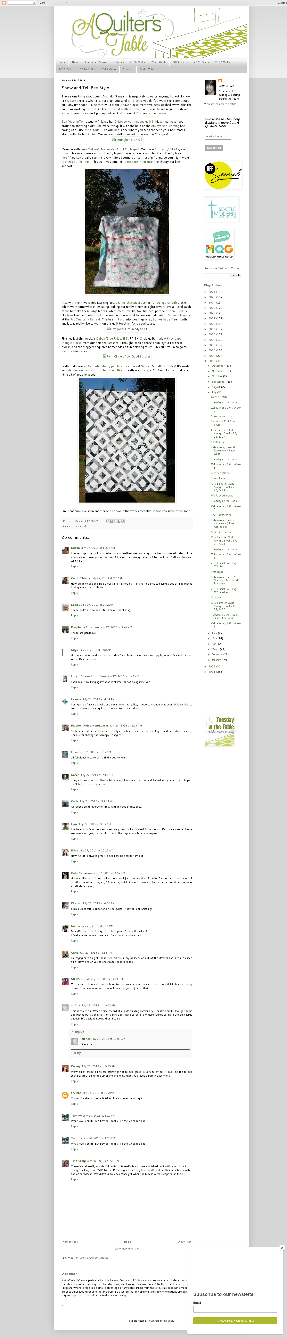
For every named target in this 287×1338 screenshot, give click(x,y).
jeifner (75, 1005)
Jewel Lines (218, 478)
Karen (75, 775)
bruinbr (76, 1093)
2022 (212, 313)
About (75, 62)
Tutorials (118, 62)
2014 (212, 356)
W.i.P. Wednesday (222, 495)
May (214, 638)
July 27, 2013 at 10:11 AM (96, 850)
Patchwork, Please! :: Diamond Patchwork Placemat (225, 580)
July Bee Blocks (221, 473)
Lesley (75, 605)
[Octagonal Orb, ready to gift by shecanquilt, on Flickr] (128, 329)
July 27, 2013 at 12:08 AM (98, 548)
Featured (128, 69)
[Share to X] (115, 521)
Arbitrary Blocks (221, 532)
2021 (212, 318)
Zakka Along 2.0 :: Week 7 (226, 507)
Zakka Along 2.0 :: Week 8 (226, 466)
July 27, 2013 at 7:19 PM (97, 926)
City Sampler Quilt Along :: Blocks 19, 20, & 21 (224, 540)
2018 (212, 334)
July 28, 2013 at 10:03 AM (108, 1039)
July (214, 392)
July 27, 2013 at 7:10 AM (97, 775)
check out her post (78, 161)
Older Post (184, 1242)
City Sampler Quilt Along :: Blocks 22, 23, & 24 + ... (224, 487)
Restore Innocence (140, 161)
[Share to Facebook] (119, 521)
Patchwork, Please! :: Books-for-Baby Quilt (224, 450)
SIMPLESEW (80, 979)
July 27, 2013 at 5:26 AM (126, 725)
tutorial (171, 311)
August (216, 387)
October (217, 376)
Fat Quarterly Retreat (85, 319)
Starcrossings (219, 416)
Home (62, 62)
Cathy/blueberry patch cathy (107, 366)
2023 (212, 308)
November (218, 371)
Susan (75, 548)
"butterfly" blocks (167, 149)
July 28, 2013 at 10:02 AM (98, 1005)
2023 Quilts (201, 62)
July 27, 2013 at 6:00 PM (99, 903)
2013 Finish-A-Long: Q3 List (224, 564)
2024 (212, 302)
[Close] (282, 1248)
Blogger (168, 1321)
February (217, 654)
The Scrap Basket (96, 62)
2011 (212, 672)
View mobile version (126, 1248)
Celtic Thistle (80, 578)
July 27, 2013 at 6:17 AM (95, 752)
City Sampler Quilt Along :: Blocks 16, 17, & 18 (224, 606)
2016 (212, 345)
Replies (79, 1032)
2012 (212, 666)
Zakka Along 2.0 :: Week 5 (226, 624)
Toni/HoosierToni (73, 121)
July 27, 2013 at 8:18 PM (96, 953)
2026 (212, 292)
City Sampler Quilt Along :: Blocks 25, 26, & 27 (224, 433)
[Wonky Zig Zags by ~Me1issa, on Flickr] (127, 294)
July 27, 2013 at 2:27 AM (107, 578)
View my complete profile (220, 104)
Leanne (76, 699)
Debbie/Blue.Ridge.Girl (111, 338)
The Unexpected (221, 515)
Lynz (74, 824)
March (216, 649)
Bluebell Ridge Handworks (90, 725)
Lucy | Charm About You (88, 676)
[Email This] (108, 521)
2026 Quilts (137, 62)
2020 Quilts (87, 69)
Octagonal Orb (166, 302)
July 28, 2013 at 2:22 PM (103, 1161)
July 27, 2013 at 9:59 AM (95, 824)
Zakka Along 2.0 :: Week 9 (226, 409)
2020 (212, 324)
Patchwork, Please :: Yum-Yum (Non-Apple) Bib (223, 523)
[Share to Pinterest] (123, 521)
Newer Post (70, 1242)
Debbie (79, 521)
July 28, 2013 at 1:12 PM (98, 1093)
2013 (212, 361)
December (218, 366)
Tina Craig (78, 1161)
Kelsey (75, 1066)
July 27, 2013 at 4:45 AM (123, 676)
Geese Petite (219, 397)
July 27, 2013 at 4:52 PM (109, 873)
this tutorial (92, 130)
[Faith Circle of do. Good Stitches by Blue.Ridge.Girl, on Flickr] (127, 356)
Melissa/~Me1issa (100, 149)
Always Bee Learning (165, 126)
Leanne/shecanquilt (129, 302)
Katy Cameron (81, 873)
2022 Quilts (222, 62)
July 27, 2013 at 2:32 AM (97, 605)
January (216, 660)
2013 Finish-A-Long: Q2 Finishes (224, 590)
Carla (74, 801)
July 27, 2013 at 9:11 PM (107, 979)
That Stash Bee (111, 370)
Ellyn (74, 752)
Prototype (217, 572)
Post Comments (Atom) (93, 1258)
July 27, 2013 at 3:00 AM (95, 650)
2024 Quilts (180, 62)
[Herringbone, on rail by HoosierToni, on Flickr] (127, 139)
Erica (74, 850)
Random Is (217, 442)
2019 (212, 329)
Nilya (74, 650)
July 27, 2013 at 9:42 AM (96, 801)
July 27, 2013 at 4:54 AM (99, 699)
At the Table (147, 69)
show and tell (78, 526)
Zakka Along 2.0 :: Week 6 (226, 556)
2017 (212, 340)
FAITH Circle (124, 149)
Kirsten (76, 903)
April (215, 644)
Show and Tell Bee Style (223, 423)
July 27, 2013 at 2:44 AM (116, 627)
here (65, 157)
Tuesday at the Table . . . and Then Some (225, 616)
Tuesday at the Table (224, 402)
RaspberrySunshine (85, 627)
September (219, 382)
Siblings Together (180, 315)
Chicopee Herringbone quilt (132, 121)
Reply (74, 566)
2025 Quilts (159, 62)
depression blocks (80, 370)
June (215, 633)
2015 (212, 350)
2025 (212, 297)
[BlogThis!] (111, 521)
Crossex (216, 597)
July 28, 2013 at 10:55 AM (98, 1066)
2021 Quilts (66, 69)
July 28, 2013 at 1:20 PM (99, 1116)
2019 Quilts (109, 69)
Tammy (76, 1116)
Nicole (75, 926)
